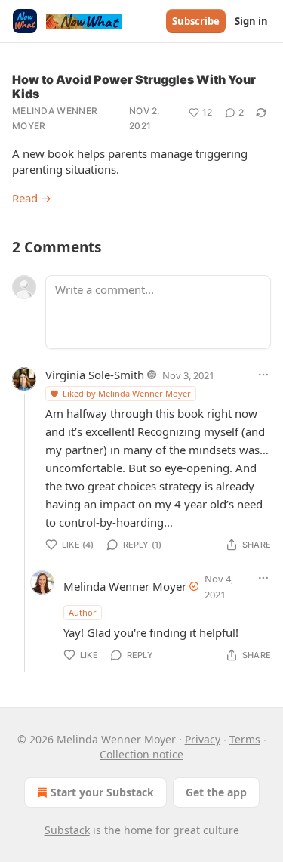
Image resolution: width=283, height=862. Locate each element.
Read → (31, 197)
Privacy (202, 739)
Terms (244, 739)
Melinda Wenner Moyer (54, 118)
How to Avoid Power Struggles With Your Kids (134, 86)
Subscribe (196, 21)
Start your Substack (102, 792)
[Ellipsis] (263, 375)
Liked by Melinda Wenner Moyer (127, 393)
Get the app (216, 792)
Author (83, 612)
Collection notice (141, 754)
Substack (67, 830)
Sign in (251, 21)
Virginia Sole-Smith (94, 374)
